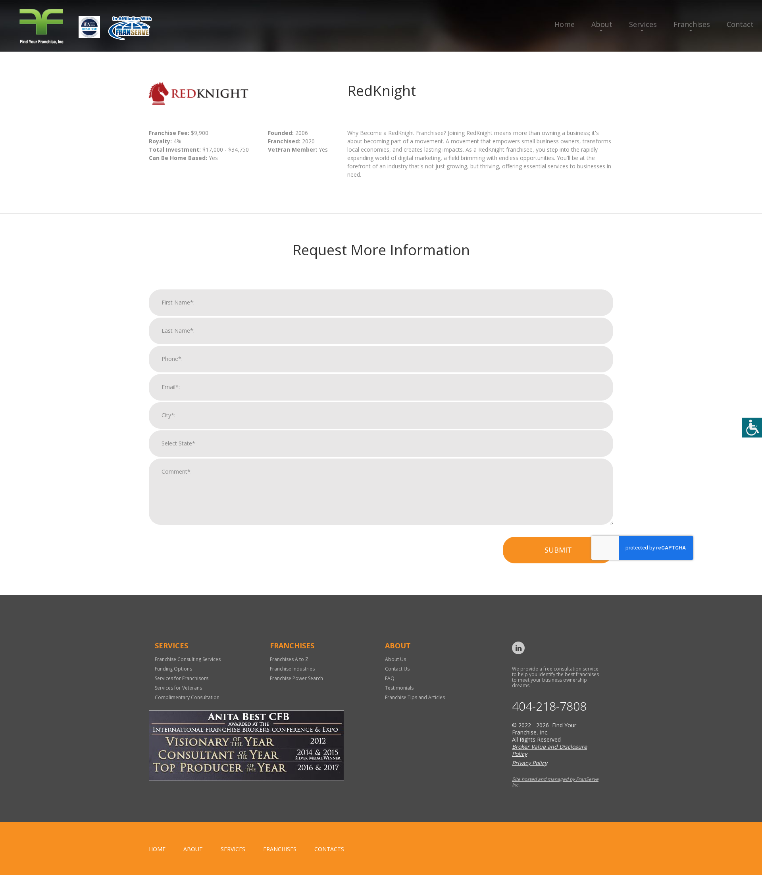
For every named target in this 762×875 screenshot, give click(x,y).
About (601, 24)
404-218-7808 (549, 706)
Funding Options (173, 668)
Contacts (329, 849)
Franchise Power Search (296, 678)
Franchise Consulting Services (188, 659)
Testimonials (399, 687)
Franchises (691, 24)
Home (564, 24)
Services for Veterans (178, 687)
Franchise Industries (292, 668)
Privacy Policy (529, 763)
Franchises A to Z (289, 659)
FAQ (389, 678)
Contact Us (397, 668)
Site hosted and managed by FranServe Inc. (555, 782)
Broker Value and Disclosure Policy (549, 750)
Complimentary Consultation (187, 697)
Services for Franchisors (181, 678)
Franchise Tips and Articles (415, 697)
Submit (558, 550)
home (157, 849)
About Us (395, 659)
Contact (740, 24)
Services (643, 24)
